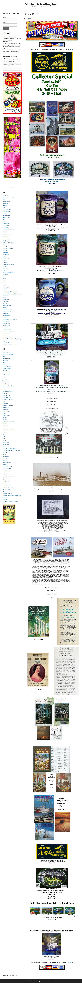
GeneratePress (50, 981)
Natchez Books (6, 313)
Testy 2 (4, 280)
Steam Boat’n (6, 342)
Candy (4, 290)
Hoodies (5, 307)
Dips (4, 199)
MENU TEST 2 (6, 239)
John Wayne (6, 227)
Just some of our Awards (9, 229)
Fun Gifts (5, 213)
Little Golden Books (7, 235)
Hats (4, 219)
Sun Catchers (6, 274)
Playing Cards (6, 258)
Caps (4, 335)
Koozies (4, 233)
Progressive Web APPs (8, 264)
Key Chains (5, 231)
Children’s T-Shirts (7, 309)
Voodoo (4, 317)
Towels (4, 284)
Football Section (7, 209)
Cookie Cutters (6, 333)
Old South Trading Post (41, 4)
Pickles (4, 256)
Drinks (4, 297)
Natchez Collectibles (8, 248)
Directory (5, 205)
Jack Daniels (6, 223)
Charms (4, 327)
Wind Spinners (6, 323)
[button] (9, 187)
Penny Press (6, 254)
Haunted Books (6, 315)
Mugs (4, 244)
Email (71, 49)
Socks (4, 270)
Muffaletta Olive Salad (8, 243)
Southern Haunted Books (9, 272)
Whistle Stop (6, 286)
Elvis (4, 207)
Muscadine (5, 246)
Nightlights (5, 252)
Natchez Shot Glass (7, 337)
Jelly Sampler (6, 225)
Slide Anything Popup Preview (10, 344)
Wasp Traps (6, 321)
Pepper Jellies (6, 288)
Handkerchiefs (6, 325)
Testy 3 (4, 282)
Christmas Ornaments (8, 331)
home (4, 221)
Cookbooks (5, 295)
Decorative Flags (7, 305)
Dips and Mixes (6, 201)
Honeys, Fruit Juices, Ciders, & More (13, 294)
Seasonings (5, 268)
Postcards (5, 262)
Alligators (5, 341)
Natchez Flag (6, 250)
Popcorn (5, 260)
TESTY (4, 278)
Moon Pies (5, 301)
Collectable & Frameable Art (10, 319)
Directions (5, 203)
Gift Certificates (6, 215)
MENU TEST (6, 237)
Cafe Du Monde (6, 196)
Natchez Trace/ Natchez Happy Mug (12, 339)
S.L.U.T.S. (5, 303)
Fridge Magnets (7, 211)
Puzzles (4, 266)
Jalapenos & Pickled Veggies (10, 292)
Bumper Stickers (7, 329)
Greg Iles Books (6, 217)
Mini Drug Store (7, 241)
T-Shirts (5, 276)
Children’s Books (7, 311)
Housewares (6, 299)
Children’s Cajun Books (8, 197)
